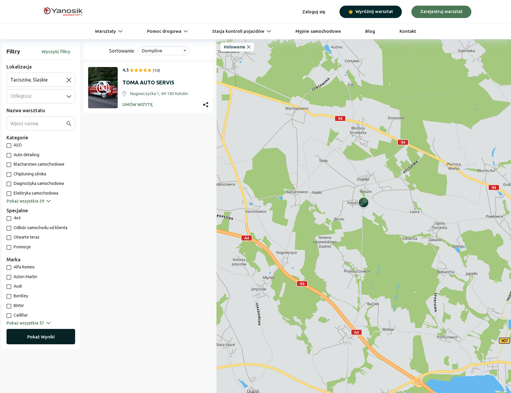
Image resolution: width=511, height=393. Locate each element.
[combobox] (38, 79)
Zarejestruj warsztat (441, 11)
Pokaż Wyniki (41, 336)
